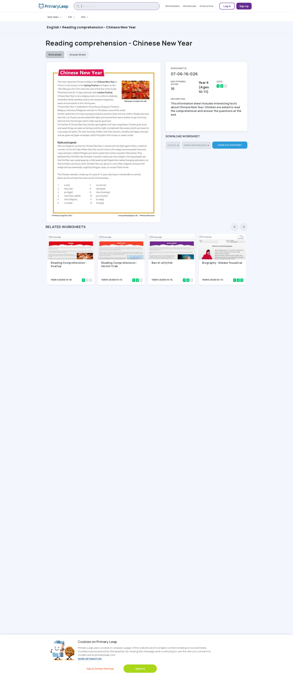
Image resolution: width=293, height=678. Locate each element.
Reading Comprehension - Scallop (69, 264)
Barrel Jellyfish (162, 262)
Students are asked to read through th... (219, 275)
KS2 (83, 17)
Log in (227, 6)
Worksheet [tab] (55, 54)
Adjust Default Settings (100, 668)
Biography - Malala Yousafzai (222, 262)
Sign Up (244, 6)
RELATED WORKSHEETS (66, 226)
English (53, 27)
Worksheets (172, 6)
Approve (140, 668)
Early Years (53, 17)
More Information (90, 658)
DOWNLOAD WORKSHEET (230, 145)
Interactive (206, 6)
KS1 (70, 17)
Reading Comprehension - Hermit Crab (119, 264)
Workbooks (189, 6)
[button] (235, 227)
